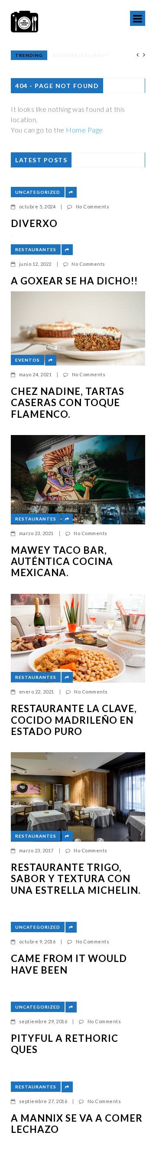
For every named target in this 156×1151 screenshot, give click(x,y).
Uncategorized (37, 192)
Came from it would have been (69, 964)
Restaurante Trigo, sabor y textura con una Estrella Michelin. (76, 879)
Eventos (27, 360)
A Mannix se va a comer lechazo (77, 1124)
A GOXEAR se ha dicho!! (74, 281)
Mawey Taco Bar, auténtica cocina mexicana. (62, 562)
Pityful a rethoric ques (64, 1044)
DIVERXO (34, 223)
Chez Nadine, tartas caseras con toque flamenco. (67, 403)
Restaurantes (35, 249)
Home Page (84, 130)
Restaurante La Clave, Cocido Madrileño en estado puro (74, 720)
